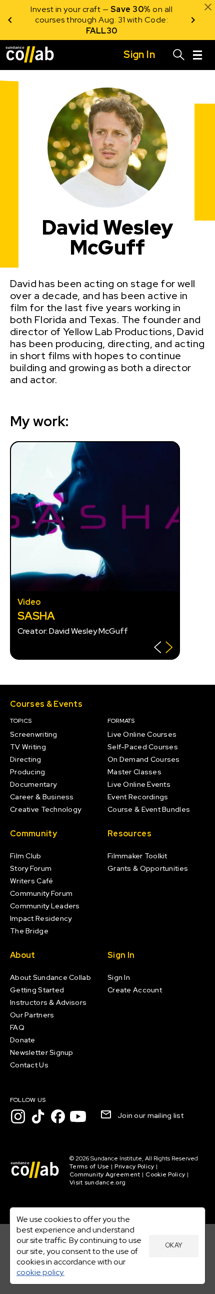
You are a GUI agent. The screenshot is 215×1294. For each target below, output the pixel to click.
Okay (174, 1245)
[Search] (179, 55)
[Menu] (197, 55)
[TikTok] (38, 1116)
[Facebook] (58, 1116)
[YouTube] (78, 1116)
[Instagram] (18, 1116)
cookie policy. (40, 1272)
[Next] (193, 20)
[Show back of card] (163, 648)
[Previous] (10, 20)
